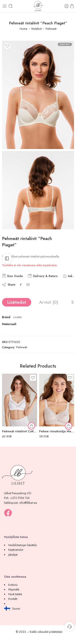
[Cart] (72, 6)
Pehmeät (51, 28)
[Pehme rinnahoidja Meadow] (56, 400)
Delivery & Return (45, 276)
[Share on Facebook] (20, 284)
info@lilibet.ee (28, 502)
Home (23, 28)
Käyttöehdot (15, 549)
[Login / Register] (66, 6)
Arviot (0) (48, 302)
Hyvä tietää (15, 594)
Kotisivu (12, 585)
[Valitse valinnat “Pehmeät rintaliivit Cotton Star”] (31, 426)
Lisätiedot (16, 302)
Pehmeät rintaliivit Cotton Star (19, 431)
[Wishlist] (7, 46)
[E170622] (38, 95)
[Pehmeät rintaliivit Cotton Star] (19, 400)
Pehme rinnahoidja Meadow (56, 431)
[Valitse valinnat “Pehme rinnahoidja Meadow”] (68, 426)
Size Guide (14, 276)
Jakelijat (12, 554)
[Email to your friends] (28, 284)
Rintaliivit (36, 28)
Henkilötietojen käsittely (22, 545)
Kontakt (12, 599)
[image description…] (38, 190)
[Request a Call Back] (69, 626)
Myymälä (13, 589)
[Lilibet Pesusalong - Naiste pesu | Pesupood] (38, 6)
